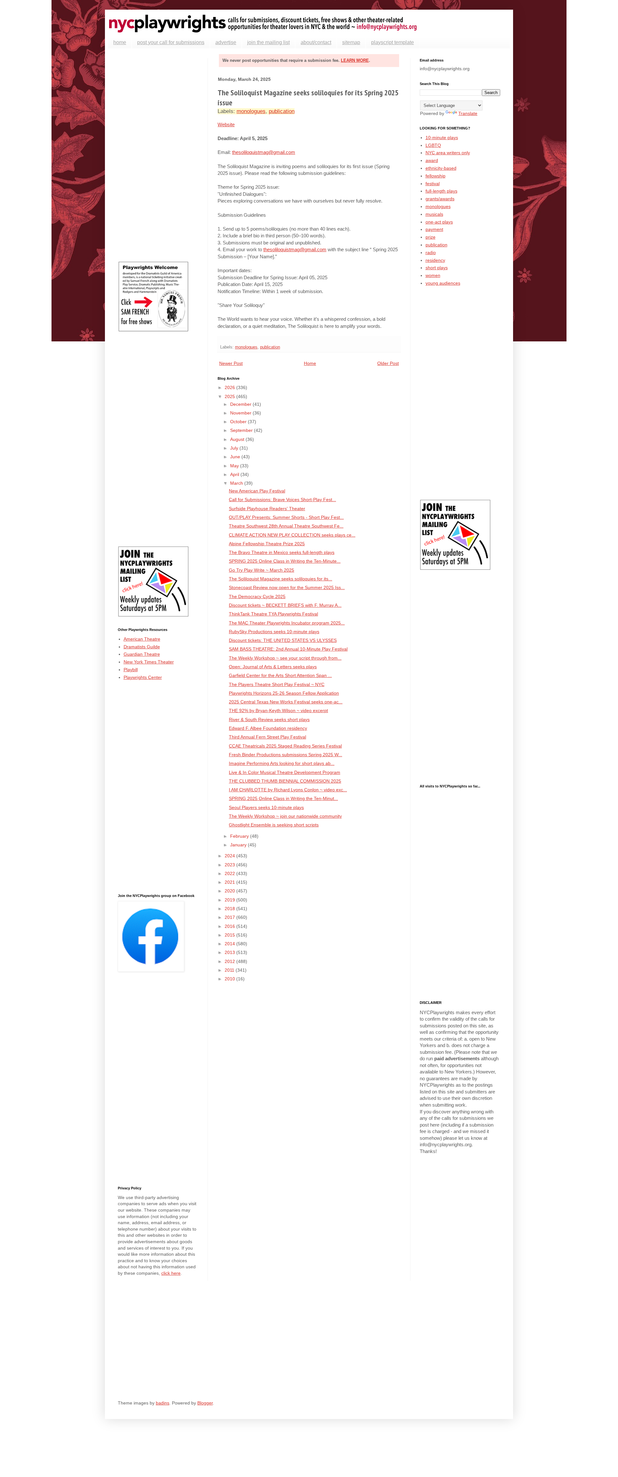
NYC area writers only (448, 152)
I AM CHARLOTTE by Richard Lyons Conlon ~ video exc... (288, 789)
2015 (230, 935)
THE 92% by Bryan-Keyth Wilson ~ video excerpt (278, 710)
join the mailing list (268, 42)
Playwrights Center (143, 677)
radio (431, 252)
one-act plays (439, 221)
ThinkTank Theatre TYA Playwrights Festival (273, 613)
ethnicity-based (441, 168)
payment (434, 229)
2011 (230, 970)
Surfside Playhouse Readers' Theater (267, 508)
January (239, 844)
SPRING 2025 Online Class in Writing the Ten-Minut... (283, 798)
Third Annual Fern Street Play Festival (267, 736)
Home (310, 363)
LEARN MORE (355, 60)
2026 (230, 387)
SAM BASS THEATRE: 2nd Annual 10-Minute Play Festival (288, 649)
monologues (251, 111)
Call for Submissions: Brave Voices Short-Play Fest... (282, 499)
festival (433, 183)
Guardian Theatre (142, 654)
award (432, 160)
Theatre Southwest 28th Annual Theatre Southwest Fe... (286, 526)
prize (430, 237)
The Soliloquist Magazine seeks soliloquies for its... (280, 578)
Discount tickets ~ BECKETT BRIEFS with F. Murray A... (285, 605)
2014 (230, 943)
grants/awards (440, 198)
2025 (230, 396)
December (241, 404)
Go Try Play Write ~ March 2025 (261, 570)
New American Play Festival (257, 490)
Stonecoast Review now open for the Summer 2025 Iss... (287, 587)
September (242, 430)
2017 (230, 917)
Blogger (205, 1403)
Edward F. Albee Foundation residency (268, 728)
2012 (230, 961)
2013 (230, 952)
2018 (230, 908)
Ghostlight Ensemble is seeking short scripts (274, 824)
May (235, 465)
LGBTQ (433, 145)
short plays (437, 267)
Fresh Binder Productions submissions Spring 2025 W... (285, 754)
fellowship (435, 175)
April (235, 474)
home (119, 42)
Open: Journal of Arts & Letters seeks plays (273, 666)
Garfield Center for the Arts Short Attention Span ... (280, 675)
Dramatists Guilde (142, 646)
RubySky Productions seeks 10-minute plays (274, 631)
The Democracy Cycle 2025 (257, 596)
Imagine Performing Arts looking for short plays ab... (281, 763)
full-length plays (441, 191)
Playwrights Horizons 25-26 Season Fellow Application (284, 693)
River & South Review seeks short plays (269, 719)
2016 (230, 926)
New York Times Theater (149, 661)
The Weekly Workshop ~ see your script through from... (285, 658)
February (240, 836)
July (234, 448)
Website (226, 124)
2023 (230, 864)
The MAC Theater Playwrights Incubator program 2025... (287, 622)
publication (282, 111)
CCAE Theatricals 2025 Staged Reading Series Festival (285, 745)
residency (435, 260)
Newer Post (231, 363)
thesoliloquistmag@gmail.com (263, 152)
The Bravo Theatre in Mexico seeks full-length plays (281, 552)
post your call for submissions (170, 42)
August (238, 439)
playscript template (392, 42)
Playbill (131, 669)
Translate (467, 113)
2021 (230, 882)
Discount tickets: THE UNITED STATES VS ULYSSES (283, 640)
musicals (434, 214)
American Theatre (142, 639)
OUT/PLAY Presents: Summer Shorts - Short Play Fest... (286, 517)
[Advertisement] (158, 155)
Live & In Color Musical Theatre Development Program (284, 772)
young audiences (443, 283)
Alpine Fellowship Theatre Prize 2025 (267, 543)
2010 (230, 978)
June (235, 456)
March (237, 483)
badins (162, 1403)
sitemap (351, 42)
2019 (230, 899)
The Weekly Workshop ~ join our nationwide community (285, 816)
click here (171, 1273)
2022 (230, 873)
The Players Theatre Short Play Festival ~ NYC (276, 684)
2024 (230, 855)
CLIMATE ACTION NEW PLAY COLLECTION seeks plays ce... (292, 535)
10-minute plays (442, 137)
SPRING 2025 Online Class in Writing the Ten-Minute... (285, 561)
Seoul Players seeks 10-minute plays (266, 807)
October (239, 421)
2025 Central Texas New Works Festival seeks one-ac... (285, 701)
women (433, 275)
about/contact (316, 42)
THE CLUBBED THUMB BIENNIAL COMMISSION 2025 (285, 781)
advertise (225, 42)
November (241, 412)
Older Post (388, 363)
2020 (230, 890)
